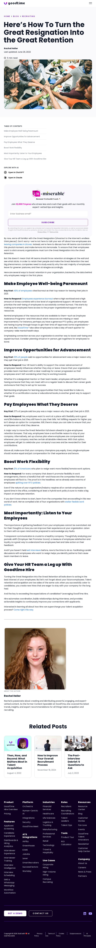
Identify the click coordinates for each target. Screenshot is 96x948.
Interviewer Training (9, 859)
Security (26, 822)
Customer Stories (83, 819)
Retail (45, 841)
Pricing (7, 813)
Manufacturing (50, 829)
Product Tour (67, 837)
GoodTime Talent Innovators (83, 836)
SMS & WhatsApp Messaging (9, 882)
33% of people (21, 357)
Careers (82, 867)
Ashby (25, 841)
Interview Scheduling (9, 874)
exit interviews (34, 550)
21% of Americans (22, 468)
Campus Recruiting (48, 880)
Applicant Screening (9, 827)
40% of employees (23, 290)
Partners (82, 876)
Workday (26, 871)
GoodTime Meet (30, 826)
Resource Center (82, 808)
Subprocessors (75, 933)
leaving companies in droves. (18, 244)
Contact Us (40, 913)
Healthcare (48, 813)
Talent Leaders (65, 819)
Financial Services (47, 808)
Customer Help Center (84, 850)
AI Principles (87, 934)
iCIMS (25, 849)
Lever (25, 858)
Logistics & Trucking (48, 824)
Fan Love (82, 825)
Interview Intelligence (10, 866)
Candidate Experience (9, 834)
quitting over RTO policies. (28, 482)
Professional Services (49, 835)
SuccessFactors (30, 866)
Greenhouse (28, 845)
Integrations (28, 817)
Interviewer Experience (9, 852)
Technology (48, 845)
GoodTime (23, 327)
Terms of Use (54, 232)
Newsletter (83, 844)
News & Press (84, 871)
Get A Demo (15, 913)
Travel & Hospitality (48, 851)
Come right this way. (24, 609)
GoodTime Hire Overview (11, 808)
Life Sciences (49, 817)
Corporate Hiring (48, 866)
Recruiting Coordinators (67, 812)
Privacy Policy (42, 232)
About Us (82, 863)
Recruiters (66, 806)
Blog (80, 813)
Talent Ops (66, 825)
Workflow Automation (10, 891)
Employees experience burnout (37, 298)
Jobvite (26, 854)
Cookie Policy (60, 934)
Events (81, 829)
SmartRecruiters (30, 862)
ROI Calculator (66, 843)
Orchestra (27, 806)
